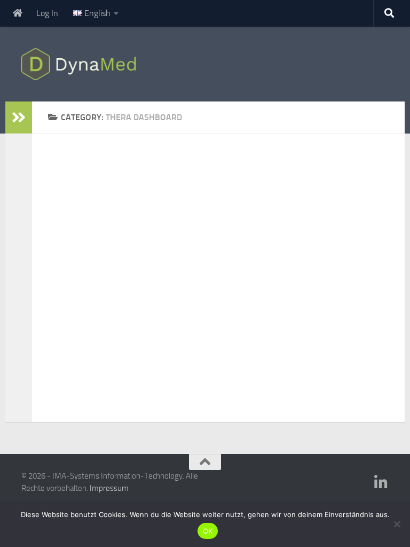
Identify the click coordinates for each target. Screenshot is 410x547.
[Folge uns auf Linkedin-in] (381, 482)
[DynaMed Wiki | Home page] (81, 64)
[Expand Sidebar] (18, 117)
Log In (47, 13)
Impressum (109, 488)
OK (208, 531)
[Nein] (396, 524)
